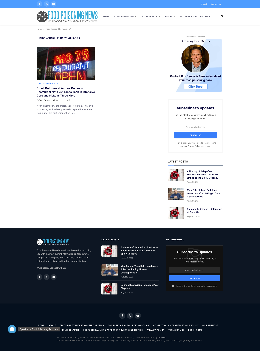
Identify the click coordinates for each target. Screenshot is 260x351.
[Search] (221, 16)
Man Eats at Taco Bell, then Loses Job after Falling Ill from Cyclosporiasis (203, 193)
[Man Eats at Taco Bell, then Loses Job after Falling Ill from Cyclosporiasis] (176, 194)
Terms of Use (176, 330)
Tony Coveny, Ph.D (47, 100)
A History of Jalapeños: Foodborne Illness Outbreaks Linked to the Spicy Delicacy (202, 174)
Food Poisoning (124, 16)
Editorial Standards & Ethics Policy (82, 325)
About (204, 4)
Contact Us (216, 4)
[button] (12, 329)
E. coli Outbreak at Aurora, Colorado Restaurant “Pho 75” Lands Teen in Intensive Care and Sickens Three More (66, 92)
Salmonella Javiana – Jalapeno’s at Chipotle (204, 211)
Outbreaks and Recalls (195, 16)
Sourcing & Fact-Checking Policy (128, 325)
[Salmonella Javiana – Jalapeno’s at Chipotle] (176, 213)
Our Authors (210, 325)
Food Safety (149, 16)
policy (203, 286)
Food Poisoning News (48, 84)
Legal (168, 16)
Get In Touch (196, 330)
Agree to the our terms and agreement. (196, 286)
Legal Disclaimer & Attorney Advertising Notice (113, 330)
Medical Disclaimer (68, 330)
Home (106, 16)
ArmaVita (162, 337)
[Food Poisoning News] (67, 16)
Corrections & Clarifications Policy (176, 325)
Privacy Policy (194, 146)
